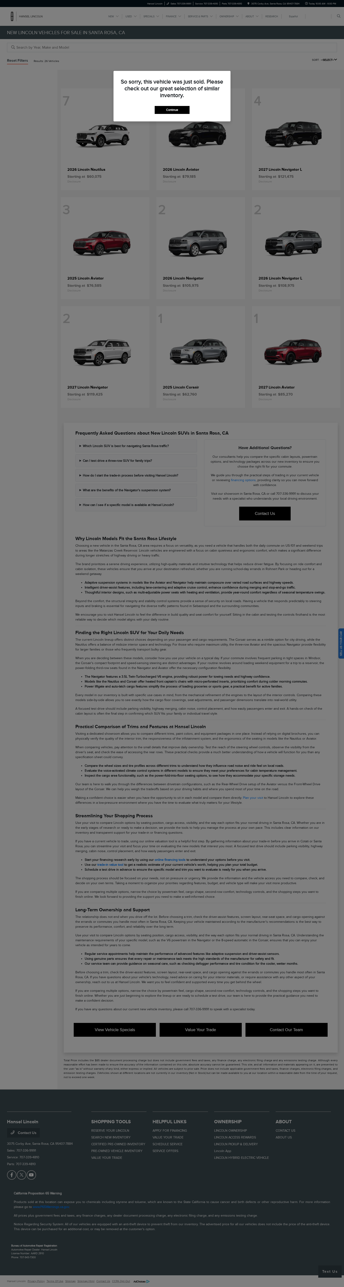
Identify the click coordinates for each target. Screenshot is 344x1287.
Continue (172, 110)
